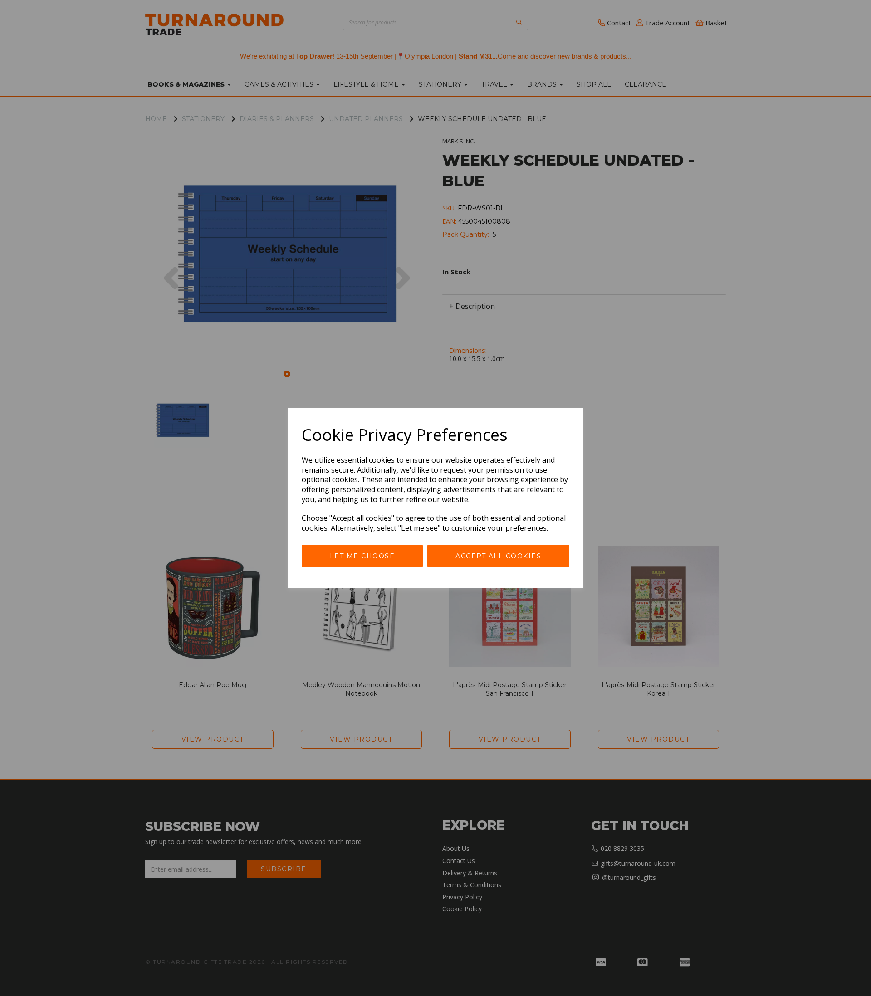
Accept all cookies (498, 556)
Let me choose (362, 556)
